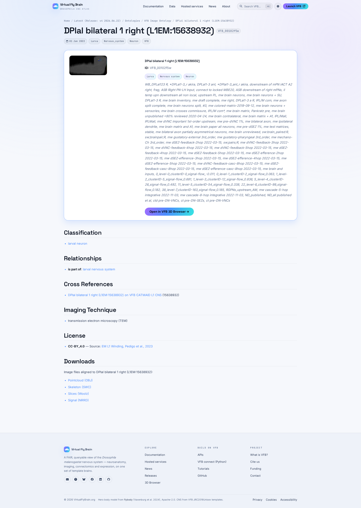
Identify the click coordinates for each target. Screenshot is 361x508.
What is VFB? (259, 455)
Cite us (255, 461)
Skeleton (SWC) (79, 387)
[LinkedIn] (100, 479)
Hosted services (192, 6)
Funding (255, 468)
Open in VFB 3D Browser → (169, 211)
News (212, 6)
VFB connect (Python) (212, 461)
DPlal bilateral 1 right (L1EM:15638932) (205, 20)
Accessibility (288, 499)
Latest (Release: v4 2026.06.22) (97, 20)
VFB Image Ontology (157, 20)
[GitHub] (108, 479)
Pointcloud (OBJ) (80, 380)
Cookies (271, 499)
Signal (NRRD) (78, 400)
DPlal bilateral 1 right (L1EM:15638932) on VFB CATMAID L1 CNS (115, 295)
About (226, 6)
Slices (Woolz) (78, 393)
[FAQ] (75, 479)
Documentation (153, 6)
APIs (200, 455)
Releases (151, 475)
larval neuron (77, 243)
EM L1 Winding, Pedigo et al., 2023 (127, 346)
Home (67, 20)
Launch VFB (293, 6)
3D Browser (153, 482)
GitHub (202, 475)
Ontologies (132, 20)
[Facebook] (92, 479)
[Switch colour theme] (277, 6)
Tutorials (203, 468)
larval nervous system (99, 269)
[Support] (67, 479)
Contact (255, 475)
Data (172, 6)
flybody (128, 499)
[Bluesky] (83, 479)
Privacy (257, 499)
